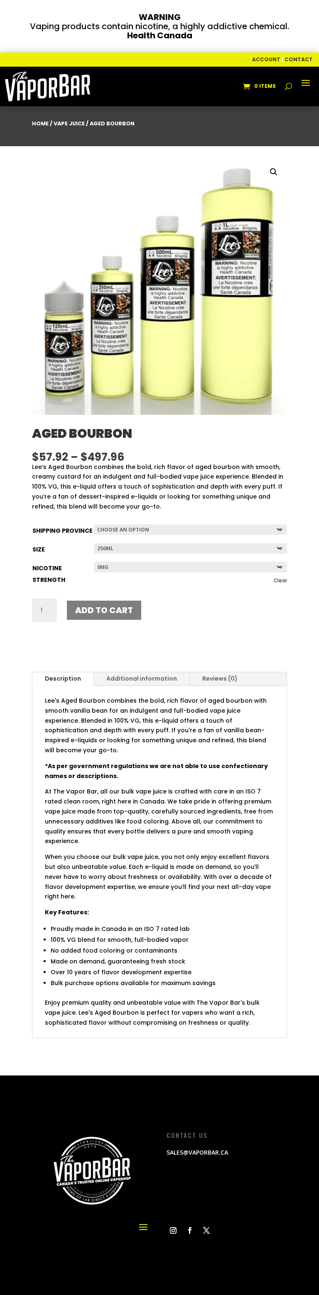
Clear (280, 580)
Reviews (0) (220, 678)
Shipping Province (62, 530)
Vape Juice (69, 123)
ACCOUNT (266, 59)
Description (63, 678)
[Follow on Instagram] (173, 1230)
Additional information (141, 678)
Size (38, 549)
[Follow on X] (206, 1230)
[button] (273, 172)
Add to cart (104, 610)
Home (40, 123)
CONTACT (299, 59)
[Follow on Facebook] (189, 1230)
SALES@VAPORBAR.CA (197, 1152)
